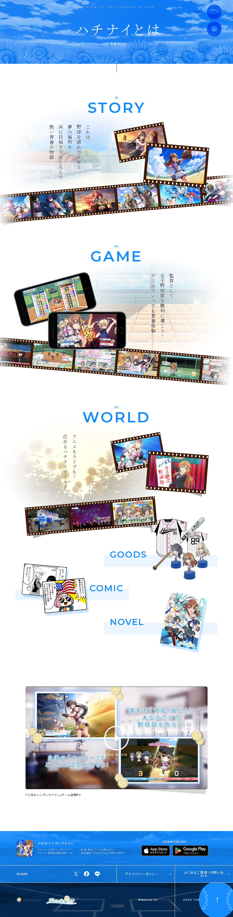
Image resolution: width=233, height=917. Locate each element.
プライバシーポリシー (142, 874)
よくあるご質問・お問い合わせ (204, 874)
